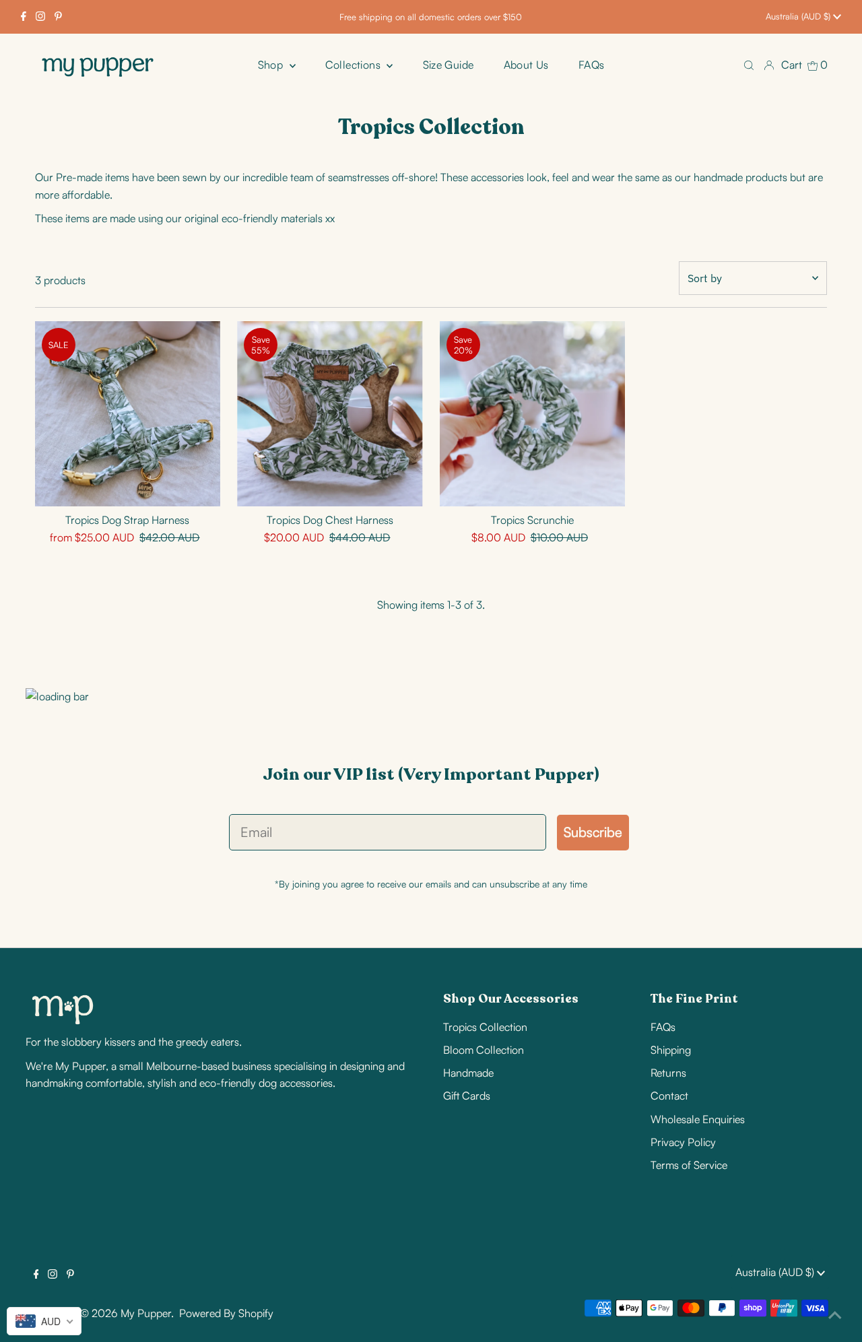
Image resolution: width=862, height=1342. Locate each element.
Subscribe (593, 832)
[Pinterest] (58, 17)
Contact (669, 1095)
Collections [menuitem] (354, 64)
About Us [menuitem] (526, 64)
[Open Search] (749, 64)
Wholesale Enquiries (698, 1119)
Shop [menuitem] (272, 64)
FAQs (663, 1027)
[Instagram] (40, 17)
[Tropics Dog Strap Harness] (127, 413)
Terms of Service (689, 1165)
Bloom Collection (483, 1049)
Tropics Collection (485, 1027)
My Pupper (146, 1313)
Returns (668, 1072)
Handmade (468, 1072)
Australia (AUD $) (799, 16)
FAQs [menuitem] (591, 64)
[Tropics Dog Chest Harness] (329, 413)
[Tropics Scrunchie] (532, 413)
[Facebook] (24, 17)
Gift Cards (466, 1095)
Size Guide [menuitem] (448, 64)
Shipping (671, 1049)
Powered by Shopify (226, 1313)
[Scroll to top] (835, 1315)
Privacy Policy (683, 1142)
